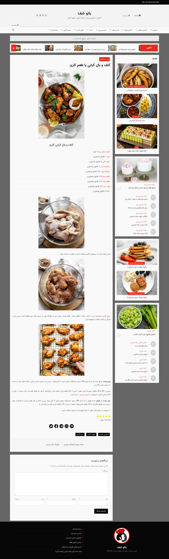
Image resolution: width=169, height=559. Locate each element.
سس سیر (85, 394)
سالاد (136, 147)
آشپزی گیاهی (142, 343)
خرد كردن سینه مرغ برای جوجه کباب (136, 363)
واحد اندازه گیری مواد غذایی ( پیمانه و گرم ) (68, 551)
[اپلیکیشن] (71, 428)
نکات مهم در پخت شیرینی (139, 225)
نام (93, 499)
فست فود (115, 30)
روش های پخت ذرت (141, 346)
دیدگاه (105, 471)
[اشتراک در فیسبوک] (56, 428)
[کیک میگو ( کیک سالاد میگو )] (36, 48)
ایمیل (61, 499)
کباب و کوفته (104, 59)
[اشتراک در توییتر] (51, 428)
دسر (90, 30)
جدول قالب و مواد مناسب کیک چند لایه (142, 187)
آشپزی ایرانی (136, 117)
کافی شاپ (80, 30)
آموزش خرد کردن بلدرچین (139, 371)
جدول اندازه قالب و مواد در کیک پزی (136, 199)
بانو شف (84, 13)
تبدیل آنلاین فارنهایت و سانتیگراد (71, 547)
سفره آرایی (67, 30)
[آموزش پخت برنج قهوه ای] (132, 48)
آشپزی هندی (104, 434)
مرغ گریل (79, 434)
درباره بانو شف (76, 529)
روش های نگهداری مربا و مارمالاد (137, 208)
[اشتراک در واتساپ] (66, 428)
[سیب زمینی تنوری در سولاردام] (99, 48)
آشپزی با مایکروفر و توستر (136, 86)
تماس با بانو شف (76, 533)
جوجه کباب (91, 434)
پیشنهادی (54, 30)
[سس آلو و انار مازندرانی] (69, 48)
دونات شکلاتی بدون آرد (21, 49)
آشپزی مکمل (142, 30)
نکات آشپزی (151, 331)
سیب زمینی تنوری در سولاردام (115, 49)
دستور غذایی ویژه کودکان (136, 263)
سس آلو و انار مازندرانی (83, 49)
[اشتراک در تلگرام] (61, 428)
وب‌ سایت (29, 499)
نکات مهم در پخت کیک (140, 233)
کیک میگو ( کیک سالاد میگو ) (52, 49)
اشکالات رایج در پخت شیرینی (138, 216)
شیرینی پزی (102, 30)
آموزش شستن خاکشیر (140, 354)
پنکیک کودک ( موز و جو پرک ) (137, 297)
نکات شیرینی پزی (149, 185)
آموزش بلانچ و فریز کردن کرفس (144, 334)
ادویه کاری (106, 316)
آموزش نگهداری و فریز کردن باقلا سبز (136, 380)
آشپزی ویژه (128, 30)
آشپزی (155, 30)
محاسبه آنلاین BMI (75, 542)
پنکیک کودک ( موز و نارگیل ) (136, 267)
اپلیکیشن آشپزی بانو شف (73, 538)
